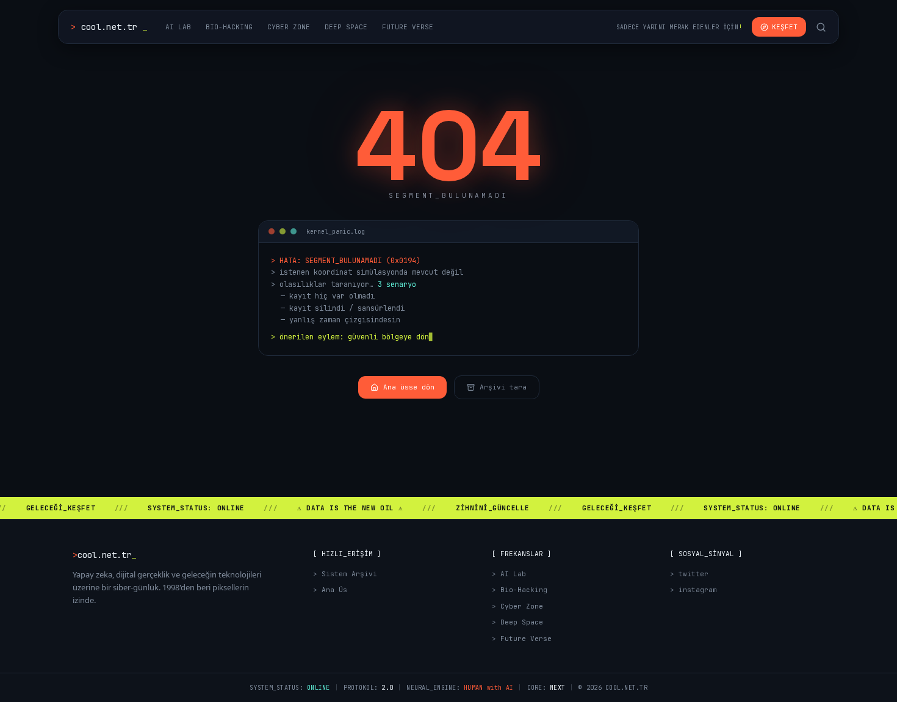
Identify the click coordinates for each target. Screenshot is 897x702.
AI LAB (178, 27)
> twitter (689, 574)
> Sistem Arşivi (345, 574)
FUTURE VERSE (407, 27)
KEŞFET (785, 27)
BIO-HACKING (229, 27)
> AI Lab (509, 574)
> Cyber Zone (517, 606)
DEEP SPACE (346, 27)
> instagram (693, 589)
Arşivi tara (503, 387)
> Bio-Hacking (519, 589)
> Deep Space (517, 622)
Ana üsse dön (408, 387)
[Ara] (821, 27)
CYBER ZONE (288, 27)
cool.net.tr (109, 26)
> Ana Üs (330, 589)
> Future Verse (522, 638)
